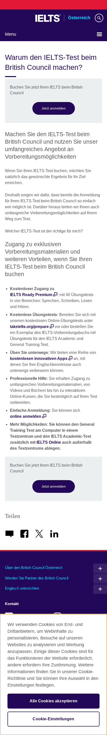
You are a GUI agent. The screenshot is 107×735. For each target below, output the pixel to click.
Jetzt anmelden (54, 108)
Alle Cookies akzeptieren (53, 701)
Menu (10, 34)
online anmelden (25, 416)
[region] (53, 674)
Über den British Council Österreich (33, 567)
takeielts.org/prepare (29, 326)
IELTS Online (49, 442)
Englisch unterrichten (22, 588)
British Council (17, 18)
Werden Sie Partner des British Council (36, 578)
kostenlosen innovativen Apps (38, 358)
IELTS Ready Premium (31, 295)
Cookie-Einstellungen (53, 719)
